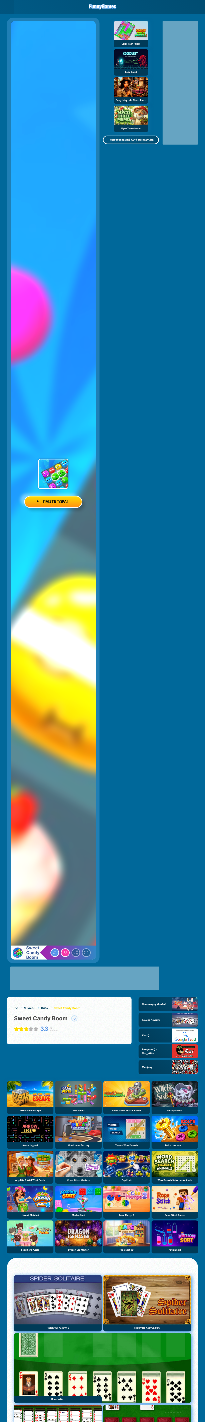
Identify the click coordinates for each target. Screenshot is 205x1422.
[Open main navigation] (7, 7)
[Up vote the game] (54, 952)
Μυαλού (29, 1008)
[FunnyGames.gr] (16, 1008)
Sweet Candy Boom (67, 1008)
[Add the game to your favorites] (74, 1018)
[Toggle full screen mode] (86, 952)
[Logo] (102, 7)
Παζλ (44, 1008)
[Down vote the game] (65, 952)
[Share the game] (75, 952)
